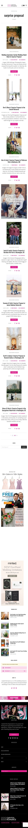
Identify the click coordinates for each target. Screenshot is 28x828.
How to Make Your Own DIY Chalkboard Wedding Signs (17, 642)
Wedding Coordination (5, 754)
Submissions (5, 822)
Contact (14, 734)
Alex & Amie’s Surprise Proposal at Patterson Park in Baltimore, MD (14, 161)
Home (2, 747)
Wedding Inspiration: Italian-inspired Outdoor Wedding (17, 624)
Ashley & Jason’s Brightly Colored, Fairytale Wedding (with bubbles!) (17, 783)
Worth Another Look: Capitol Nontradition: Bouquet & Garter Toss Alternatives (18, 615)
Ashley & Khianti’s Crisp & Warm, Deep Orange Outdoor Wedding (17, 789)
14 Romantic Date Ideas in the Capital (17, 805)
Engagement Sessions (14, 104)
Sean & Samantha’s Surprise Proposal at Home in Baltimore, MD (14, 201)
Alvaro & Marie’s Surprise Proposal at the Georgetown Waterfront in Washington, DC (14, 409)
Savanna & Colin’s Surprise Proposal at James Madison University (14, 304)
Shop (2, 758)
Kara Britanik (14, 59)
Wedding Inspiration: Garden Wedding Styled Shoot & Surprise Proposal (14, 56)
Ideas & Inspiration (14, 51)
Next (15, 435)
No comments (22, 59)
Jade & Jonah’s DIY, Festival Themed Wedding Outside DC (18, 651)
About (2, 761)
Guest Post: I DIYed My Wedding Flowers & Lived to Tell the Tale (18, 633)
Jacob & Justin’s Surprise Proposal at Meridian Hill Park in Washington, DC (14, 251)
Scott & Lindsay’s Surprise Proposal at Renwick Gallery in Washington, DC (14, 357)
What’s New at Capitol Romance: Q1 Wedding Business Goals (18, 796)
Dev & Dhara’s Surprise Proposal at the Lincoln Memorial (14, 108)
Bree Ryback (14, 165)
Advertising (15, 822)
